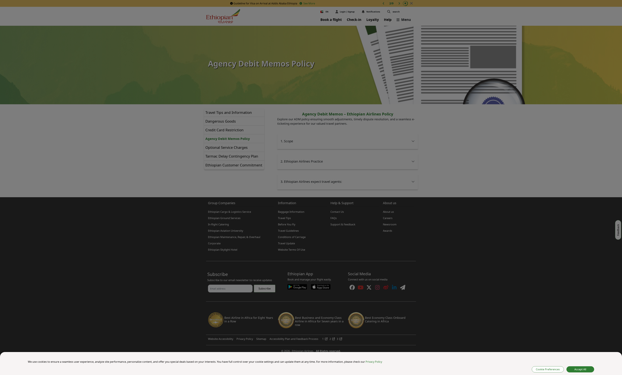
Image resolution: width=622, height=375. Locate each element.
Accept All (580, 369)
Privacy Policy (374, 362)
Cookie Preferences (548, 369)
